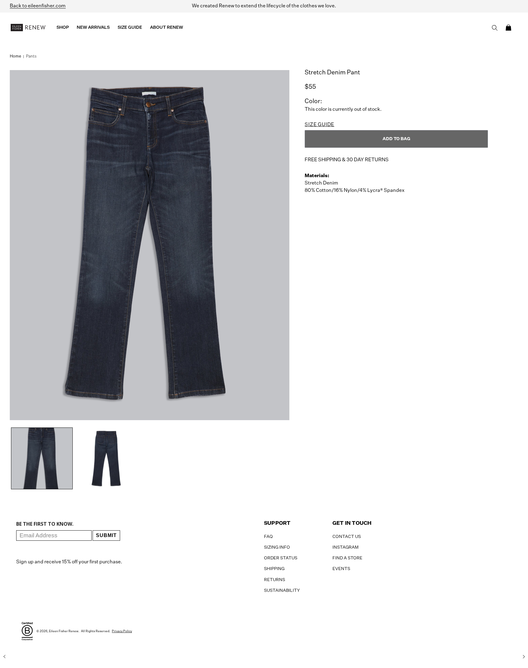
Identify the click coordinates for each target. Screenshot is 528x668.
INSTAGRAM (345, 547)
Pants (31, 56)
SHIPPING (274, 569)
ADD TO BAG (396, 139)
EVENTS (341, 569)
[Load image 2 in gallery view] (106, 458)
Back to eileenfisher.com (38, 6)
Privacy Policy (122, 631)
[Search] (494, 28)
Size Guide (319, 124)
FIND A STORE (347, 558)
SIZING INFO (277, 547)
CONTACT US (346, 537)
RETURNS (274, 580)
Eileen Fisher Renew (64, 631)
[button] (508, 27)
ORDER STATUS (280, 558)
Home (15, 56)
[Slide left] (4, 657)
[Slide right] (523, 657)
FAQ (268, 537)
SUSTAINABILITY (282, 590)
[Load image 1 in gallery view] (41, 458)
